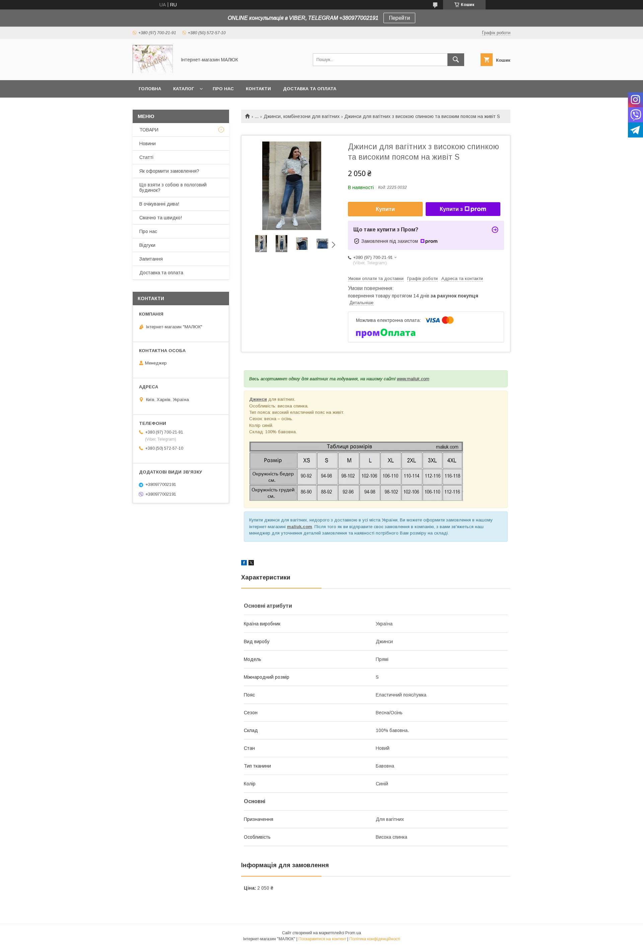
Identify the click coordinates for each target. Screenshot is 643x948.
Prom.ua (353, 933)
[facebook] (244, 563)
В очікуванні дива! (159, 204)
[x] (251, 563)
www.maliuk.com (413, 378)
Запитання (151, 259)
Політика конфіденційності (374, 939)
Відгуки (147, 245)
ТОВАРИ (148, 129)
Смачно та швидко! (160, 217)
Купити (385, 209)
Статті (146, 157)
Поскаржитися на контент (322, 939)
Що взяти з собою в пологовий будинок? (173, 187)
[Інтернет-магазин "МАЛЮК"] (153, 71)
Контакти (258, 88)
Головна (150, 88)
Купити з (451, 209)
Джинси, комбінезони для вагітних (302, 116)
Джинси (258, 399)
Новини (147, 143)
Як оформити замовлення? (169, 171)
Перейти (399, 18)
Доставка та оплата (309, 88)
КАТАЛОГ (183, 88)
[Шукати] (455, 59)
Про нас (223, 88)
